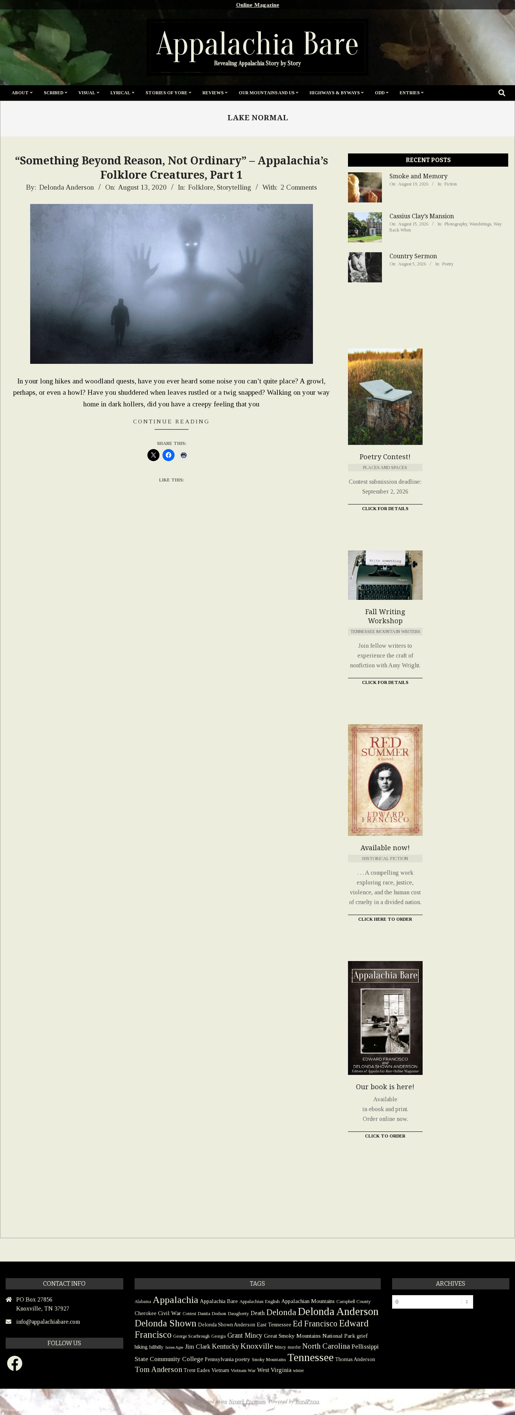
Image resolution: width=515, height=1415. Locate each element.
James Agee (174, 1347)
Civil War (169, 1313)
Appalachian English (259, 1301)
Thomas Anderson (355, 1359)
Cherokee (145, 1313)
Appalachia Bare (219, 1301)
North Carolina (326, 1346)
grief (362, 1335)
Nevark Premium (247, 1401)
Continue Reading (171, 421)
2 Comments (298, 187)
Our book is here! (385, 1087)
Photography (455, 224)
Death (258, 1313)
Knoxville (257, 1346)
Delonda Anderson (338, 1311)
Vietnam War (243, 1370)
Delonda (281, 1312)
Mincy (280, 1347)
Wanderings (480, 224)
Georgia (218, 1336)
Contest (189, 1313)
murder (294, 1347)
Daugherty (238, 1313)
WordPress (307, 1401)
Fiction (450, 184)
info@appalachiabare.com (48, 1321)
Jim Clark (197, 1346)
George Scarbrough (191, 1336)
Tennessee (310, 1357)
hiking (141, 1347)
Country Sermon (413, 256)
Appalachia (175, 1299)
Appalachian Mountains (308, 1301)
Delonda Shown (165, 1323)
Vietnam (220, 1370)
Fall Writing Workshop (385, 616)
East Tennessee (274, 1324)
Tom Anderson (158, 1369)
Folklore (200, 187)
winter (298, 1370)
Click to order (385, 1136)
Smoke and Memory (418, 176)
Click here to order (385, 919)
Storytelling (234, 187)
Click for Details (385, 508)
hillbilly (156, 1347)
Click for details (385, 682)
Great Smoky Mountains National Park (309, 1335)
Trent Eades (197, 1370)
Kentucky (225, 1346)
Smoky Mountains (269, 1359)
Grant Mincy (244, 1335)
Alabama (143, 1301)
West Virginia (274, 1370)
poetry (242, 1359)
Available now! (385, 848)
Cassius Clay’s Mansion (421, 216)
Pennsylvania (219, 1359)
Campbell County (353, 1301)
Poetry (448, 264)
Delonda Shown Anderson (226, 1325)
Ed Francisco (315, 1323)
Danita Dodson (212, 1313)
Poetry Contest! (385, 457)
